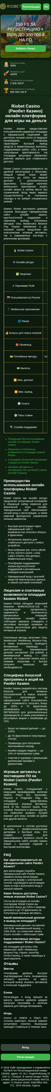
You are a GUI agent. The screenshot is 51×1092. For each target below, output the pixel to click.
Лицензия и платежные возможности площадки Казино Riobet (26, 452)
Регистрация (31, 6)
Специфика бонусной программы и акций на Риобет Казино (27, 461)
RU (46, 6)
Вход (25, 1047)
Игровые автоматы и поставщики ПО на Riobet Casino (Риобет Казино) (27, 470)
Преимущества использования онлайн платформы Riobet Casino (26, 442)
